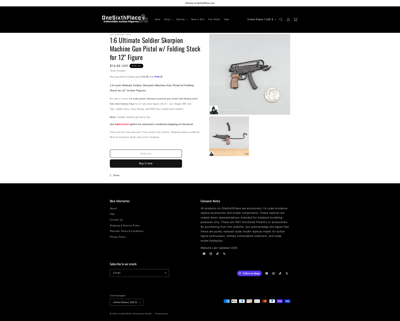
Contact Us (116, 219)
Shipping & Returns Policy (125, 225)
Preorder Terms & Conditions (127, 231)
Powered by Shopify (142, 314)
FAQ (112, 214)
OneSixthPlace (125, 314)
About (113, 208)
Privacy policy (161, 314)
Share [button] (116, 175)
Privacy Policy (118, 237)
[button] (168, 19)
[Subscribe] (165, 273)
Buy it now (146, 163)
